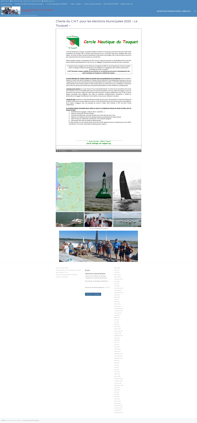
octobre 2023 (117, 313)
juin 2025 (116, 283)
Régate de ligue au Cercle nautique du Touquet (68, 270)
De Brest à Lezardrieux (62, 276)
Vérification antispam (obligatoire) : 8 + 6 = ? (97, 287)
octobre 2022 (117, 333)
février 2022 (117, 349)
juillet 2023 (117, 317)
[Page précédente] (57, 151)
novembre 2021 (118, 356)
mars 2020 (117, 398)
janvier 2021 (117, 376)
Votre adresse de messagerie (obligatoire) (96, 281)
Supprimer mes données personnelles (96, 277)
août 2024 (117, 295)
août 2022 (117, 337)
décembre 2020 (118, 378)
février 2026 (117, 274)
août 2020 (117, 387)
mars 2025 (117, 285)
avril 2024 (116, 301)
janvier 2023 (117, 328)
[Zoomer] (70, 151)
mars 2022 (117, 346)
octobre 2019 (117, 410)
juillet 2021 (117, 362)
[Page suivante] (60, 151)
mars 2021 (117, 371)
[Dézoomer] (68, 151)
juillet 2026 (117, 267)
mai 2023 (116, 322)
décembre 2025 (118, 279)
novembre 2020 (118, 380)
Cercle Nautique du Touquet (13, 420)
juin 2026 (116, 270)
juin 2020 (116, 392)
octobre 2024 (117, 290)
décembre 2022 (118, 331)
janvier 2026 (117, 276)
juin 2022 (116, 342)
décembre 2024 (118, 288)
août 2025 (117, 281)
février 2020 (117, 401)
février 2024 (117, 304)
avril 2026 (116, 272)
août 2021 (116, 360)
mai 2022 (116, 344)
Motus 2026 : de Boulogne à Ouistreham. (66, 274)
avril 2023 (116, 324)
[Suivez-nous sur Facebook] (195, 4)
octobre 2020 (118, 383)
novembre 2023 (118, 310)
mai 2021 (116, 367)
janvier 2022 (117, 351)
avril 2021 (116, 369)
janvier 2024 (117, 306)
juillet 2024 (117, 297)
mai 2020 (116, 394)
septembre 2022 (118, 335)
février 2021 (117, 374)
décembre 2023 (118, 308)
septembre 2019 (118, 412)
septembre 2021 (118, 358)
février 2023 (117, 326)
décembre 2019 (118, 405)
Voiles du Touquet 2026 (62, 267)
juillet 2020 (117, 389)
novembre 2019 (118, 408)
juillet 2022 (117, 340)
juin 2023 (116, 319)
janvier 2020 (117, 403)
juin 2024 (116, 299)
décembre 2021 (118, 353)
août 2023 (117, 315)
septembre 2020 (118, 385)
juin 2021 (116, 365)
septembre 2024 (118, 292)
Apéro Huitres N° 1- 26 (62, 272)
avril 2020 (116, 396)
